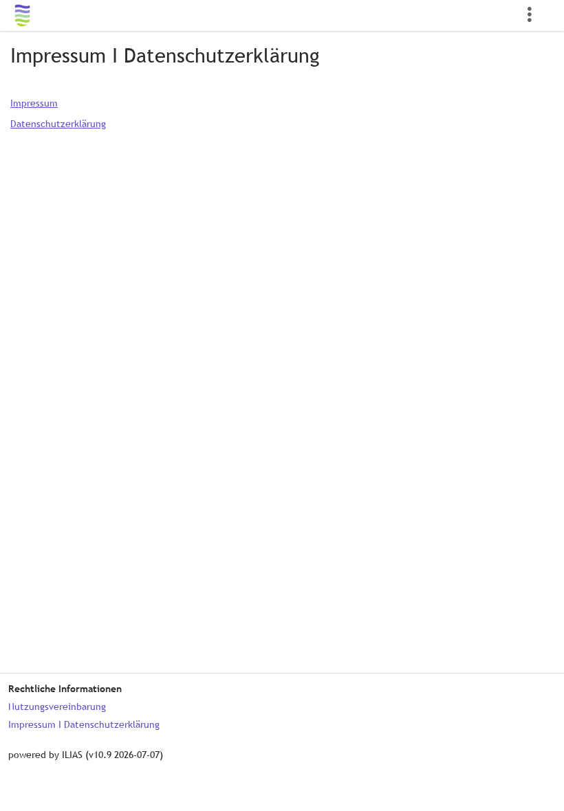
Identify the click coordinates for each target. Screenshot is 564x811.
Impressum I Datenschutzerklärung (84, 724)
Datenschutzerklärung (58, 124)
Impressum (34, 103)
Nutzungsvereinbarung (57, 706)
